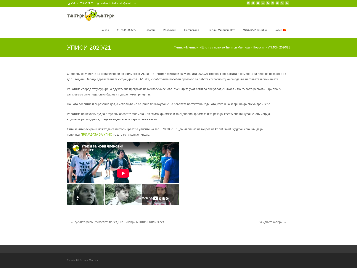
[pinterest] (282, 4)
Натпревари (191, 29)
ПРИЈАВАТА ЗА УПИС (96, 134)
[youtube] (258, 4)
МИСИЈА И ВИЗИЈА (255, 29)
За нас (105, 29)
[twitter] (253, 4)
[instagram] (272, 4)
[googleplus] (277, 4)
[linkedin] (287, 4)
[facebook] (248, 4)
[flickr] (263, 4)
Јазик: (279, 29)
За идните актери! (272, 222)
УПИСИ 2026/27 (126, 29)
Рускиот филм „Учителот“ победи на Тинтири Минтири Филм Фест (117, 222)
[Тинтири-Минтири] (88, 14)
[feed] (268, 4)
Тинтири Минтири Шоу (221, 29)
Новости (150, 29)
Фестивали (169, 29)
